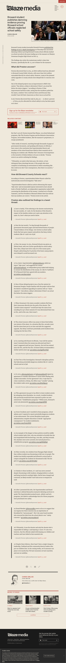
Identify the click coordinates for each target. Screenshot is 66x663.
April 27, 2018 (42, 219)
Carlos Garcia (29, 605)
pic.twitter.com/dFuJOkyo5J (38, 383)
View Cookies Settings (49, 655)
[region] (33, 656)
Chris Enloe (12, 34)
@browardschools (27, 374)
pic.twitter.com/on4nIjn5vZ (30, 517)
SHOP (56, 10)
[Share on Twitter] (31, 567)
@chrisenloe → (26, 583)
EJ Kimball (10, 605)
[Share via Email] (35, 567)
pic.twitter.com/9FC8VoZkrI (28, 461)
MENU (62, 6)
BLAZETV (57, 9)
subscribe (62, 1)
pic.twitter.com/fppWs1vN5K (39, 350)
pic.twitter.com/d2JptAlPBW (38, 402)
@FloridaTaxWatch (20, 267)
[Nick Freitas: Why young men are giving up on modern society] (51, 599)
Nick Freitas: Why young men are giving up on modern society (51, 610)
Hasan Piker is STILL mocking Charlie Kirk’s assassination (38, 123)
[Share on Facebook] (27, 567)
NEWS (56, 5)
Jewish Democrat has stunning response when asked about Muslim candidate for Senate (55, 123)
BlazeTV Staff (47, 605)
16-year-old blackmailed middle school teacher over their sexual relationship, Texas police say (33, 610)
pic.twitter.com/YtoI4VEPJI (22, 423)
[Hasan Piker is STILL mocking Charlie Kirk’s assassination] (30, 125)
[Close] (64, 655)
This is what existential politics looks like (20, 123)
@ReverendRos (31, 508)
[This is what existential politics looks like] (12, 125)
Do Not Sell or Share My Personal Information (16, 640)
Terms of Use (28, 112)
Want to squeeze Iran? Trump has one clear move (13, 610)
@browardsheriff (41, 374)
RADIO (56, 8)
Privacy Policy (22, 112)
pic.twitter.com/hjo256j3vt (22, 274)
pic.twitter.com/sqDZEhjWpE (38, 442)
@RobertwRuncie (38, 263)
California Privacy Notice (24, 639)
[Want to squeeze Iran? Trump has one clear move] (14, 599)
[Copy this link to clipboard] (39, 567)
